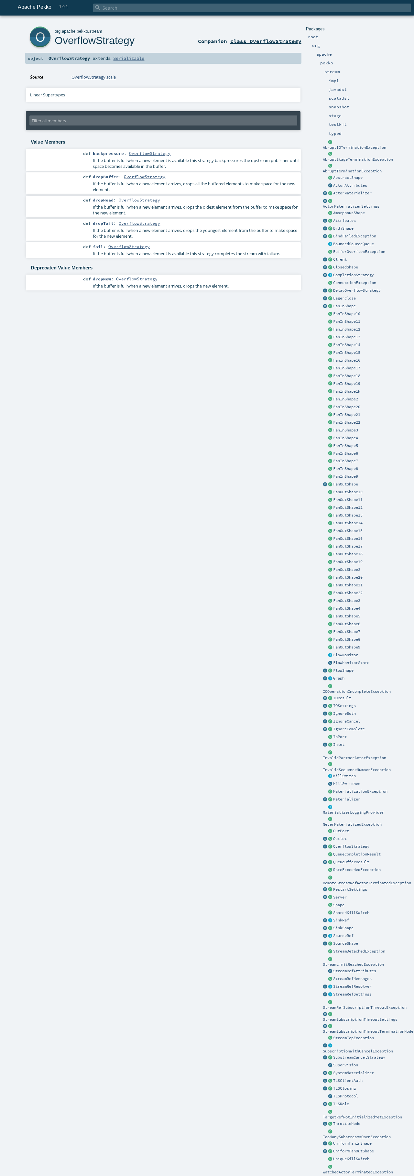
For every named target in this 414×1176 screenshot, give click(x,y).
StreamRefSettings (352, 994)
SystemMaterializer (353, 1073)
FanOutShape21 (348, 585)
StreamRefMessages (352, 978)
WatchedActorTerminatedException (358, 1172)
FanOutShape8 (346, 639)
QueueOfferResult (351, 862)
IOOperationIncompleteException (357, 691)
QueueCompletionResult (357, 854)
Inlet (338, 744)
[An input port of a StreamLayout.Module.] (330, 737)
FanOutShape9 (346, 647)
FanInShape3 (345, 430)
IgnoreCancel (346, 721)
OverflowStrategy (351, 846)
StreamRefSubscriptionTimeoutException (365, 1007)
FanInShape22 (346, 422)
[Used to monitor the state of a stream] (330, 655)
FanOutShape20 (348, 577)
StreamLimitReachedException (353, 964)
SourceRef (343, 935)
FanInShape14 (346, 345)
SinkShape (343, 928)
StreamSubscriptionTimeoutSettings (360, 1019)
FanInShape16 (346, 360)
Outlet (340, 838)
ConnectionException (354, 282)
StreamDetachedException (359, 951)
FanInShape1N (346, 391)
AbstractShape (348, 177)
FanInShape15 (346, 352)
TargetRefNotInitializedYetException (362, 1117)
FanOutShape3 (346, 600)
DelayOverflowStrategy (357, 290)
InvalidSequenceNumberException (357, 770)
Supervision (345, 1065)
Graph (338, 678)
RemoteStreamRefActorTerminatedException (367, 883)
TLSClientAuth (348, 1080)
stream (95, 31)
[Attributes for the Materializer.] (330, 185)
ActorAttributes (350, 185)
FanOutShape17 (348, 546)
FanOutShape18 (348, 554)
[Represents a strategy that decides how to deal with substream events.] (330, 1057)
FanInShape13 (346, 337)
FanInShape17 (346, 368)
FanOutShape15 (348, 530)
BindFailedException (354, 236)
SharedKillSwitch (351, 912)
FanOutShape (345, 484)
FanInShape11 (346, 321)
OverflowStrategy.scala (93, 77)
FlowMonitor (345, 655)
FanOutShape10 (348, 492)
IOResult (342, 698)
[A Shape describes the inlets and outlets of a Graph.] (330, 905)
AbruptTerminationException (352, 171)
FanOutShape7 (346, 631)
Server (340, 897)
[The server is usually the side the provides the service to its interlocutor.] (330, 897)
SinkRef (341, 920)
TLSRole (341, 1104)
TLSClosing (344, 1088)
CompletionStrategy (353, 275)
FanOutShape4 (346, 608)
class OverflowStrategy (265, 41)
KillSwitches (346, 783)
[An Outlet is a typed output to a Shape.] (325, 839)
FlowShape (343, 670)
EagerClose (344, 298)
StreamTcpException (353, 1038)
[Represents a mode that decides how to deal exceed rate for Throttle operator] (330, 1124)
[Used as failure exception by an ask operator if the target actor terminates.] (330, 1167)
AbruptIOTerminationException (354, 147)
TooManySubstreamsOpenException (357, 1137)
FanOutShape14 (348, 523)
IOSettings (344, 705)
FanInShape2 (345, 399)
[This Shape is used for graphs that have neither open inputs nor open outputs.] (330, 267)
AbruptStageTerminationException (358, 159)
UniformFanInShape (352, 1143)
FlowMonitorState (351, 662)
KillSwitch (344, 776)
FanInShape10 (346, 313)
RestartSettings (350, 889)
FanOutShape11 (348, 499)
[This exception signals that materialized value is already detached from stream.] (330, 951)
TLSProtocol (345, 1096)
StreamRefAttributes (354, 971)
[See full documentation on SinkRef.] (325, 920)
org (57, 31)
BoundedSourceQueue (353, 244)
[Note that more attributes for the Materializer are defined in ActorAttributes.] (325, 220)
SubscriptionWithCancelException (358, 1051)
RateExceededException (357, 869)
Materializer (346, 799)
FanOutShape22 (348, 593)
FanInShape (344, 306)
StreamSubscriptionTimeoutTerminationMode (368, 1031)
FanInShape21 (346, 414)
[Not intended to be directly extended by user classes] (330, 678)
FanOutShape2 (346, 569)
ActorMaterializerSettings (351, 206)
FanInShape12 (346, 329)
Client (340, 259)
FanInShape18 (346, 376)
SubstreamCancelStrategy (359, 1057)
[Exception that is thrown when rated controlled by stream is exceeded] (330, 870)
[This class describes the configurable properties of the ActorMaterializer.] (330, 201)
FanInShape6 (345, 453)
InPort (340, 737)
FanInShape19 (346, 383)
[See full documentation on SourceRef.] (325, 936)
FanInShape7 (345, 461)
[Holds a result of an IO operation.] (330, 698)
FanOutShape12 (348, 507)
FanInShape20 (346, 407)
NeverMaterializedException (352, 824)
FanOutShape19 (348, 562)
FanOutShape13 (348, 515)
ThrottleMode (346, 1123)
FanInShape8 (345, 468)
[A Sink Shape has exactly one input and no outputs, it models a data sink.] (330, 928)
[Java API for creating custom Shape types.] (330, 177)
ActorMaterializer (352, 193)
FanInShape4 (345, 438)
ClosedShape (345, 267)
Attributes (344, 220)
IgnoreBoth (344, 713)
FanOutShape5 (346, 616)
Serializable (128, 58)
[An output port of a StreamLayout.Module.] (330, 831)
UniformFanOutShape (353, 1151)
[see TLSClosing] (330, 298)
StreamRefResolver (352, 986)
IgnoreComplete (349, 729)
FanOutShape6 (346, 624)
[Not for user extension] (330, 807)
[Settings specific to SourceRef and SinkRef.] (330, 994)
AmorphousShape (349, 213)
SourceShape (345, 943)
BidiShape (343, 228)
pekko (82, 31)
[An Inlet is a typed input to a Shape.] (325, 744)
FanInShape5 (345, 445)
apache (68, 31)
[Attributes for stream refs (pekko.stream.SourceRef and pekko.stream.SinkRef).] (330, 971)
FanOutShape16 (348, 538)
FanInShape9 (345, 476)
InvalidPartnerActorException (354, 758)
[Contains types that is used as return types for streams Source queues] (325, 862)
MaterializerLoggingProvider (353, 812)
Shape (338, 905)
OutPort (341, 831)
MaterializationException (360, 791)
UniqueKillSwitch (351, 1159)
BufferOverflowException (359, 251)
